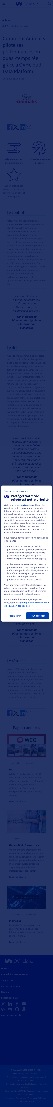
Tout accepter (37, 615)
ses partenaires (25, 505)
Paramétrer (15, 615)
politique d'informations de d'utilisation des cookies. (26, 604)
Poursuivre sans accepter (16, 491)
